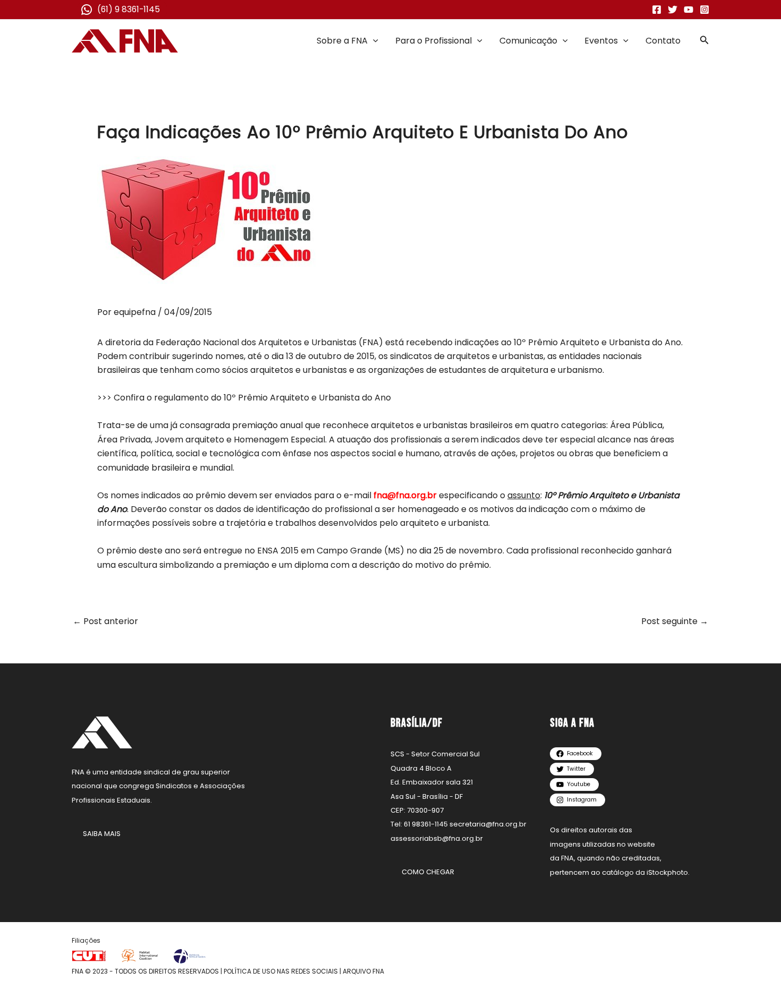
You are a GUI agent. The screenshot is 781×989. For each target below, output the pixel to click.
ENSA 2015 (278, 550)
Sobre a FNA (342, 41)
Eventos (601, 41)
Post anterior (105, 621)
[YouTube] (688, 9)
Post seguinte (674, 621)
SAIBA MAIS (102, 834)
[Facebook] (656, 9)
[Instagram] (704, 9)
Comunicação (528, 41)
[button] (373, 41)
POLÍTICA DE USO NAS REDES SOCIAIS (281, 971)
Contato (663, 41)
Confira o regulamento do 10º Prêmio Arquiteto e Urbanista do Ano (252, 397)
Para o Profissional (433, 41)
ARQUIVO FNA (363, 971)
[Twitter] (672, 9)
